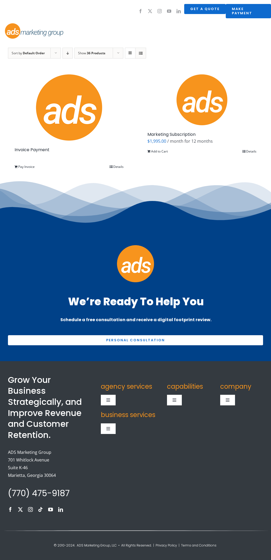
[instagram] (159, 11)
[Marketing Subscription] (202, 99)
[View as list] (141, 53)
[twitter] (150, 11)
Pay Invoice (26, 166)
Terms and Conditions (199, 545)
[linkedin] (179, 11)
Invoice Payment (32, 150)
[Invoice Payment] (69, 107)
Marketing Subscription (171, 134)
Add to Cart (159, 151)
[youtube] (169, 11)
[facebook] (140, 11)
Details (118, 166)
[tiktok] (40, 509)
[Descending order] (67, 53)
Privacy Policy (166, 545)
